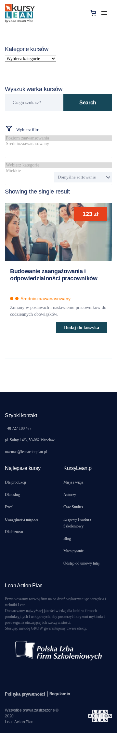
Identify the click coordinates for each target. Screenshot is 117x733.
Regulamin (60, 693)
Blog (67, 538)
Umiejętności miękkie (21, 519)
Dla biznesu (14, 531)
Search (87, 102)
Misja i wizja (73, 482)
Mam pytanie (73, 551)
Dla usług (12, 494)
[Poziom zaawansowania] (58, 138)
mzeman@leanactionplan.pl (26, 451)
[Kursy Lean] (20, 12)
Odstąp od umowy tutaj (81, 563)
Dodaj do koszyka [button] (81, 327)
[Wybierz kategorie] (58, 165)
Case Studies (73, 507)
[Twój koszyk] (93, 12)
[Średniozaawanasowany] (58, 144)
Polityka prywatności (25, 694)
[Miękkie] (58, 171)
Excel (9, 507)
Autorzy (69, 494)
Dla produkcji (15, 482)
